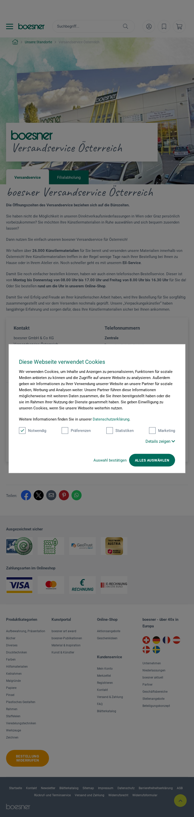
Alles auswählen (152, 460)
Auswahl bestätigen (110, 460)
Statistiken (124, 430)
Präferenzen (81, 430)
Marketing (166, 430)
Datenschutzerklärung (111, 419)
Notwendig (37, 430)
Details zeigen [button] (159, 441)
